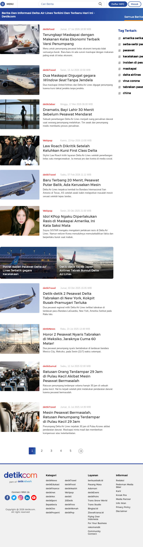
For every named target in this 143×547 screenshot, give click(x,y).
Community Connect (94, 532)
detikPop (69, 512)
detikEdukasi (52, 484)
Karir (118, 491)
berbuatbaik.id (95, 480)
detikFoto (70, 504)
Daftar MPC (117, 4)
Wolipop (69, 492)
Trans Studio (94, 504)
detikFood (70, 484)
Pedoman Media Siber (124, 485)
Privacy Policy (123, 507)
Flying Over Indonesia (94, 517)
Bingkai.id (93, 508)
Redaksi (120, 480)
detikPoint (93, 496)
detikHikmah (71, 508)
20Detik (69, 500)
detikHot (50, 496)
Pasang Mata (94, 484)
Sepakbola (51, 504)
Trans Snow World (97, 500)
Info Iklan (121, 503)
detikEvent (93, 492)
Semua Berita (133, 16)
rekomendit (94, 527)
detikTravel (70, 480)
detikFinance (52, 488)
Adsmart (92, 488)
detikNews (51, 480)
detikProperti (53, 512)
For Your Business (97, 523)
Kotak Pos (121, 495)
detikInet (50, 492)
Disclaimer (121, 511)
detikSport (51, 500)
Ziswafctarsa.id (96, 512)
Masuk (134, 4)
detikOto (50, 508)
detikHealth (71, 488)
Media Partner (123, 499)
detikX (68, 496)
